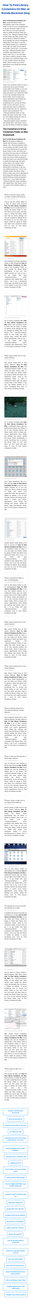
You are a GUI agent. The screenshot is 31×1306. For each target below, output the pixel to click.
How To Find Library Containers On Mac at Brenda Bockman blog (15, 9)
